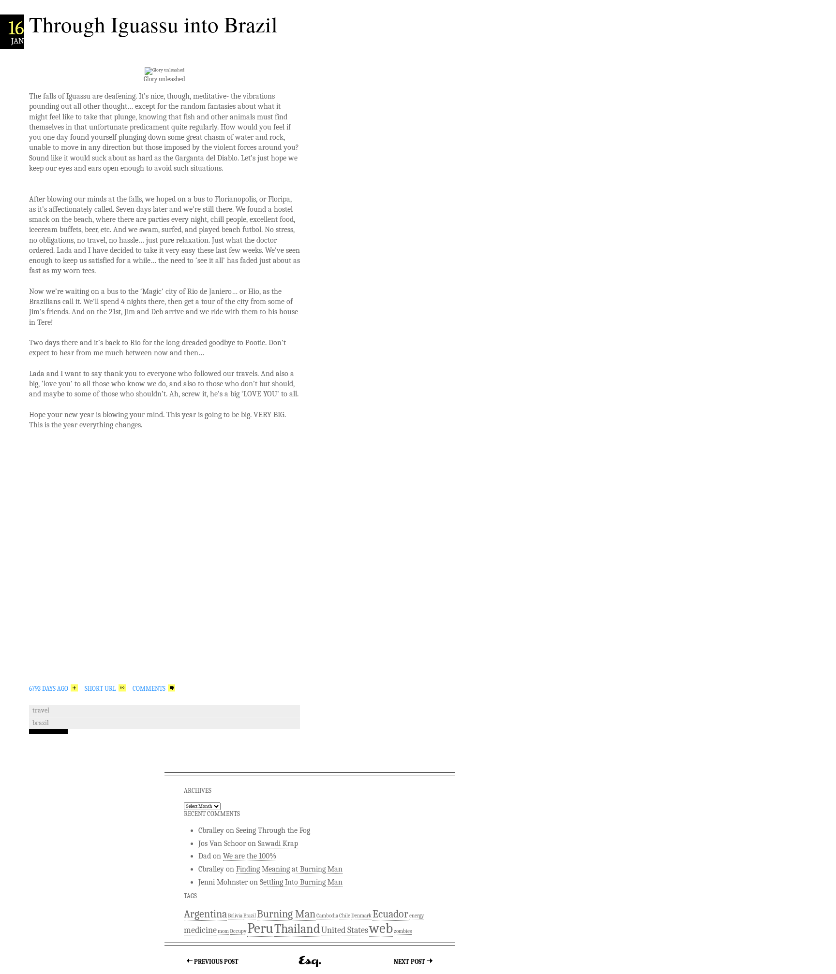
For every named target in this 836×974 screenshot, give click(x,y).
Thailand (297, 928)
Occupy (238, 931)
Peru (260, 928)
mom (223, 931)
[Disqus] (164, 561)
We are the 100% (249, 856)
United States (344, 930)
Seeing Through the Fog (273, 830)
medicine (200, 930)
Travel (40, 710)
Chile (344, 916)
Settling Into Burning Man (301, 882)
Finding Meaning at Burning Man (289, 869)
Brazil (40, 723)
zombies (403, 931)
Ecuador (390, 914)
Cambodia (327, 916)
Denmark (361, 916)
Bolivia (235, 916)
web (381, 928)
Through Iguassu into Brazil (153, 24)
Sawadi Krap (278, 843)
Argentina (205, 914)
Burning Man (286, 914)
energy (416, 916)
